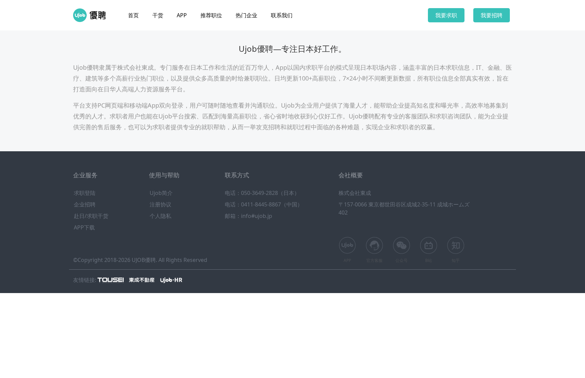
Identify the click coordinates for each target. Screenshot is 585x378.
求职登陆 (84, 193)
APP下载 (84, 227)
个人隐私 (160, 216)
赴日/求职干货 (91, 216)
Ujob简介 (161, 193)
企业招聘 (84, 204)
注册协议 (160, 204)
